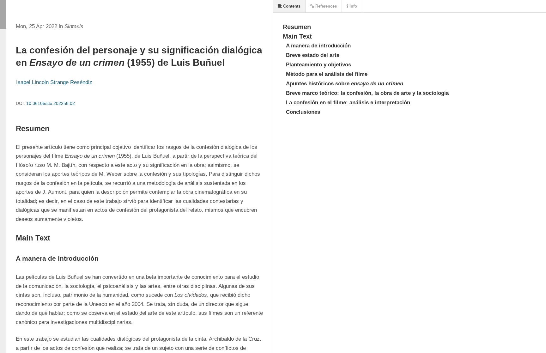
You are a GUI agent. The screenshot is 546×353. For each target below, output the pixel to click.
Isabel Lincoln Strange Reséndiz (54, 82)
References (325, 6)
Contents (291, 6)
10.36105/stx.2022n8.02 (50, 103)
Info (352, 6)
